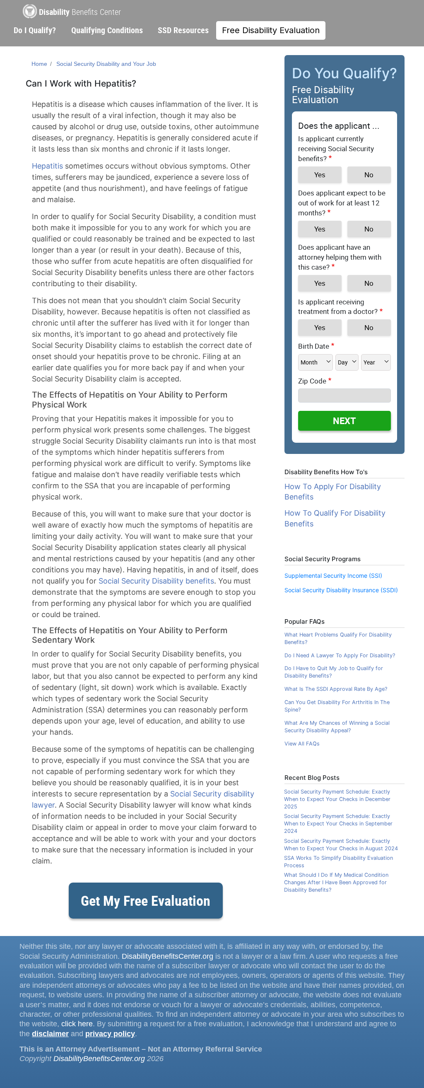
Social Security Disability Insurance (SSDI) (341, 589)
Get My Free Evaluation (145, 900)
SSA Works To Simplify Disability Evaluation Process (338, 861)
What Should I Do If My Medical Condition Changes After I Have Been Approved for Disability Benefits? (336, 882)
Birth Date (313, 346)
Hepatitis (47, 166)
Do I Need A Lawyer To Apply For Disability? (339, 655)
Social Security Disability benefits (156, 581)
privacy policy (110, 1034)
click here (77, 1024)
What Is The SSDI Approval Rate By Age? (335, 689)
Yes (319, 174)
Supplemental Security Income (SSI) (333, 575)
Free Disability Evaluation (271, 30)
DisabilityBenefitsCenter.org (167, 956)
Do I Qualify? (35, 30)
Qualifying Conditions (107, 30)
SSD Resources (183, 30)
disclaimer (50, 1034)
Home (39, 63)
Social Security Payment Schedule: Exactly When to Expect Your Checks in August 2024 (341, 845)
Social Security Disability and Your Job (106, 63)
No (368, 174)
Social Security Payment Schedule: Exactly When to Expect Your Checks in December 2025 (337, 799)
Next (344, 421)
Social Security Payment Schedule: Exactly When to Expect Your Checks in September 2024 (338, 823)
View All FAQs (302, 744)
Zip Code (312, 381)
